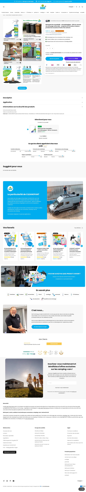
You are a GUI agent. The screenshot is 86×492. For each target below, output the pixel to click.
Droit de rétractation (72, 438)
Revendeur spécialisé (8, 435)
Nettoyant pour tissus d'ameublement (70, 464)
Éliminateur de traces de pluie (72, 454)
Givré (48, 12)
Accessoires (64, 12)
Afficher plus (22, 88)
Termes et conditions (72, 431)
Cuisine (57, 12)
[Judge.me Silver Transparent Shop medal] (51, 353)
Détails (51, 54)
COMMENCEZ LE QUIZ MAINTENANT (64, 279)
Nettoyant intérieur (69, 468)
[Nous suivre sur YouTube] (13, 481)
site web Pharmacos (9, 406)
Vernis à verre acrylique (70, 457)
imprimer (69, 435)
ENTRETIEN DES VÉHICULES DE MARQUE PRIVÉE (42, 441)
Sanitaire (52, 12)
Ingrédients (6, 438)
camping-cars (66, 415)
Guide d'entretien (7, 443)
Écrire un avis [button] (54, 343)
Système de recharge (74, 12)
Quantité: (48, 45)
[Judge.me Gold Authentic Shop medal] (40, 353)
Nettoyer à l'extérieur (70, 470)
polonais (36, 12)
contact (5, 433)
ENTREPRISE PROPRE (40, 435)
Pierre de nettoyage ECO (71, 473)
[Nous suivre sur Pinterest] (10, 481)
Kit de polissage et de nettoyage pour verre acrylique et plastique (10, 250)
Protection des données (73, 433)
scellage (42, 12)
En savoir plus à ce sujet (40, 326)
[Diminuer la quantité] (47, 48)
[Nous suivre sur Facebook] (4, 481)
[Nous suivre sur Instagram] (7, 481)
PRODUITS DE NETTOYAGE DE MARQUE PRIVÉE (42, 445)
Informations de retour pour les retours (75, 443)
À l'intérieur (29, 12)
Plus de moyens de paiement (73, 62)
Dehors (22, 12)
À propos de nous (7, 431)
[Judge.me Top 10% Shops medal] (61, 353)
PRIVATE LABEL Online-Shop (41, 438)
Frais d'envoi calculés (56, 32)
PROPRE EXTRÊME (39, 431)
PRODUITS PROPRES (39, 433)
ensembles (17, 12)
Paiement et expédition (73, 440)
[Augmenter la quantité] (52, 48)
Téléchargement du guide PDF (10, 440)
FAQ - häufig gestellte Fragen (10, 447)
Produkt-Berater (5, 12)
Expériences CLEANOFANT (9, 445)
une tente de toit (29, 418)
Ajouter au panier (43, 138)
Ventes (11, 12)
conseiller (82, 12)
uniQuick (67, 475)
